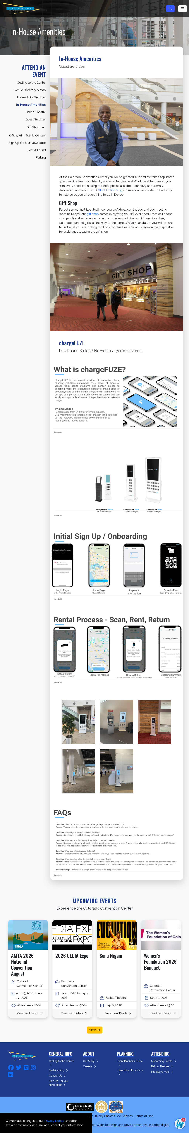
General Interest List (72, 97)
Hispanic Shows (69, 105)
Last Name (61, 52)
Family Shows (67, 90)
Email (57, 19)
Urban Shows (67, 112)
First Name (61, 36)
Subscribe (94, 123)
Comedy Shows (69, 82)
